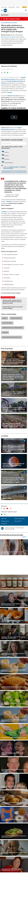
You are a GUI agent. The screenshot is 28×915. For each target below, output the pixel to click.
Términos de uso (5, 521)
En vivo (24, 7)
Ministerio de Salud (13, 95)
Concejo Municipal (16, 318)
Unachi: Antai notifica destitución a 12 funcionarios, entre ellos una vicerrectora (14, 393)
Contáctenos (4, 523)
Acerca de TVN (18, 521)
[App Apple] (2, 514)
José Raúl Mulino (11, 7)
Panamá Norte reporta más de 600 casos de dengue (13, 307)
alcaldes (5, 332)
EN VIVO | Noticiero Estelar (11, 19)
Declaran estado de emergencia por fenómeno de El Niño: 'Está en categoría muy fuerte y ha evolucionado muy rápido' (13, 480)
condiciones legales (13, 166)
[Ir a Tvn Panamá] (13, 10)
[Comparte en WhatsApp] (7, 72)
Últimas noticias (4, 7)
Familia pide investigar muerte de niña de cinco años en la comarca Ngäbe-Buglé (13, 496)
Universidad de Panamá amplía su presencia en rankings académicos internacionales (14, 409)
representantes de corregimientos (13, 327)
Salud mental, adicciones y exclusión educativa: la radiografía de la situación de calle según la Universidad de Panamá (14, 361)
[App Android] (5, 514)
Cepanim (18, 7)
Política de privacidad (19, 518)
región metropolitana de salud (12, 337)
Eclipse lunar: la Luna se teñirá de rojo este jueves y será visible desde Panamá (13, 465)
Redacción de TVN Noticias (9, 66)
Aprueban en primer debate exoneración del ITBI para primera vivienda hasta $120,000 (14, 425)
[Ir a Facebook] (1, 508)
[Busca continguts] (25, 10)
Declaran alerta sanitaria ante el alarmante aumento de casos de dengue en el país (12, 301)
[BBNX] (2, 528)
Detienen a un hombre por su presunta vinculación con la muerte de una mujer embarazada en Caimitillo (14, 448)
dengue (10, 92)
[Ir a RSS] (11, 508)
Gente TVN (3, 518)
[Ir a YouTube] (8, 508)
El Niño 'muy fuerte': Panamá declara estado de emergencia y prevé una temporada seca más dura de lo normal (13, 377)
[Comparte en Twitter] (4, 72)
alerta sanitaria (7, 323)
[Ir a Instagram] (4, 508)
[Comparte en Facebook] (2, 72)
